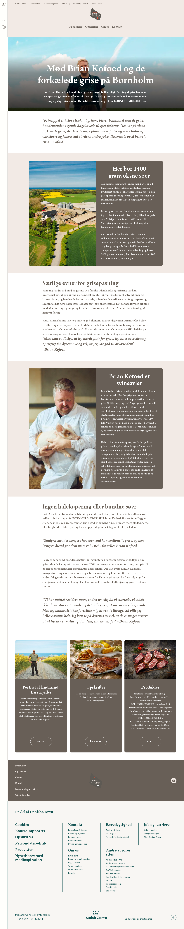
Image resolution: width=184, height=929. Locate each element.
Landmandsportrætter (80, 4)
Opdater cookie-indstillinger (138, 918)
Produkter (75, 27)
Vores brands (35, 4)
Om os (64, 4)
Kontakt (117, 27)
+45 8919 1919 (21, 919)
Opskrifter (91, 27)
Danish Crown (20, 4)
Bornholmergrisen (51, 4)
